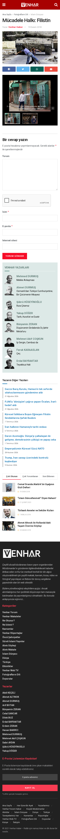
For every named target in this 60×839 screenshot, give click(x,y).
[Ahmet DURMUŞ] (9, 290)
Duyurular (7, 678)
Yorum (5, 156)
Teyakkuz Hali (23, 364)
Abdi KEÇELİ (8, 692)
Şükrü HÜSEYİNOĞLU (29, 302)
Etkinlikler (7, 666)
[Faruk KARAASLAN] (9, 353)
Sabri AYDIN (8, 742)
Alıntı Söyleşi (9, 645)
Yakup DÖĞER (24, 313)
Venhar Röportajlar (12, 633)
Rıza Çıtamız (22, 305)
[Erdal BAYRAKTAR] (9, 364)
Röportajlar (43, 815)
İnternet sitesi (9, 240)
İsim (5, 211)
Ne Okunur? (8, 620)
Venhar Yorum (9, 612)
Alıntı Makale (9, 649)
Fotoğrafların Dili (21, 14)
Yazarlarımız (43, 805)
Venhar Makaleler (11, 616)
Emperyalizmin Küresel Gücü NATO (24, 448)
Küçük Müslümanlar (35, 809)
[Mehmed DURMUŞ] (9, 279)
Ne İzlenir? (8, 624)
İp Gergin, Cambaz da (27, 342)
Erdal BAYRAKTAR (27, 360)
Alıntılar (5, 812)
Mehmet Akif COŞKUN (29, 338)
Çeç (18, 353)
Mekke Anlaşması (25, 280)
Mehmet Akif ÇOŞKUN (14, 738)
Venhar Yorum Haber (11, 809)
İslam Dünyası (37, 14)
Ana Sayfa (6, 14)
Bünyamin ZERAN (26, 324)
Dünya (5, 658)
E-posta (7, 226)
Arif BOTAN (8, 705)
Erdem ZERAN (9, 726)
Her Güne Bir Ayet (25, 805)
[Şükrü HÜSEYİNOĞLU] (9, 305)
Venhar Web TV (10, 670)
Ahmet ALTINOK (10, 697)
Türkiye (6, 662)
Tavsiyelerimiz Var (10, 815)
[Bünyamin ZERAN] (9, 327)
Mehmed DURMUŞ (27, 276)
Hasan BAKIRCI (10, 730)
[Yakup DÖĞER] (9, 316)
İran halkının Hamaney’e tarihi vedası (26, 426)
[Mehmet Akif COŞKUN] (9, 341)
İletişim (16, 822)
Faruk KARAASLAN (27, 349)
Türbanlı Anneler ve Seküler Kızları (36, 510)
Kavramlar (7, 629)
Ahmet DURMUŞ (26, 287)
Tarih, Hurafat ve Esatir (28, 316)
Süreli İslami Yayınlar (13, 641)
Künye (5, 822)
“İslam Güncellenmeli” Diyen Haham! (37, 498)
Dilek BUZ (7, 717)
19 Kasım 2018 (34, 27)
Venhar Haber (15, 27)
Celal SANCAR (9, 713)
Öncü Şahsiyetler (11, 637)
